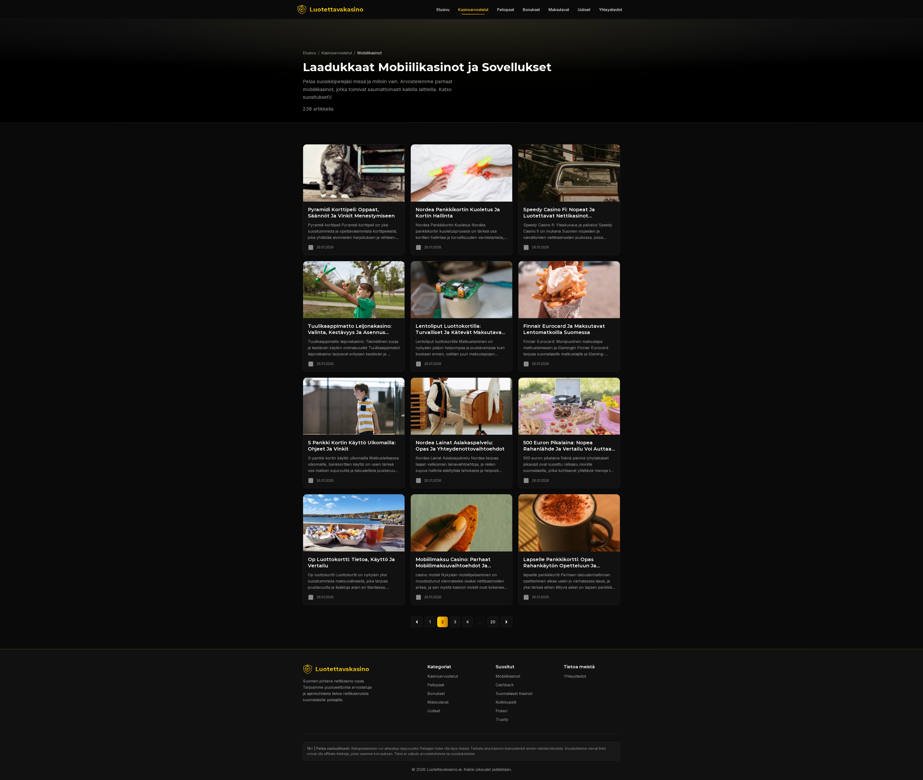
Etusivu (443, 9)
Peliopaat (505, 9)
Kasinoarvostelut (473, 9)
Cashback (505, 684)
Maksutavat (559, 9)
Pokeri (501, 710)
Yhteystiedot (610, 9)
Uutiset (584, 9)
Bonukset (531, 9)
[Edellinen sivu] (417, 622)
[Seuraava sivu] (506, 622)
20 (492, 621)
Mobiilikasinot (508, 676)
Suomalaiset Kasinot (514, 693)
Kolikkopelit (506, 702)
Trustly (502, 719)
